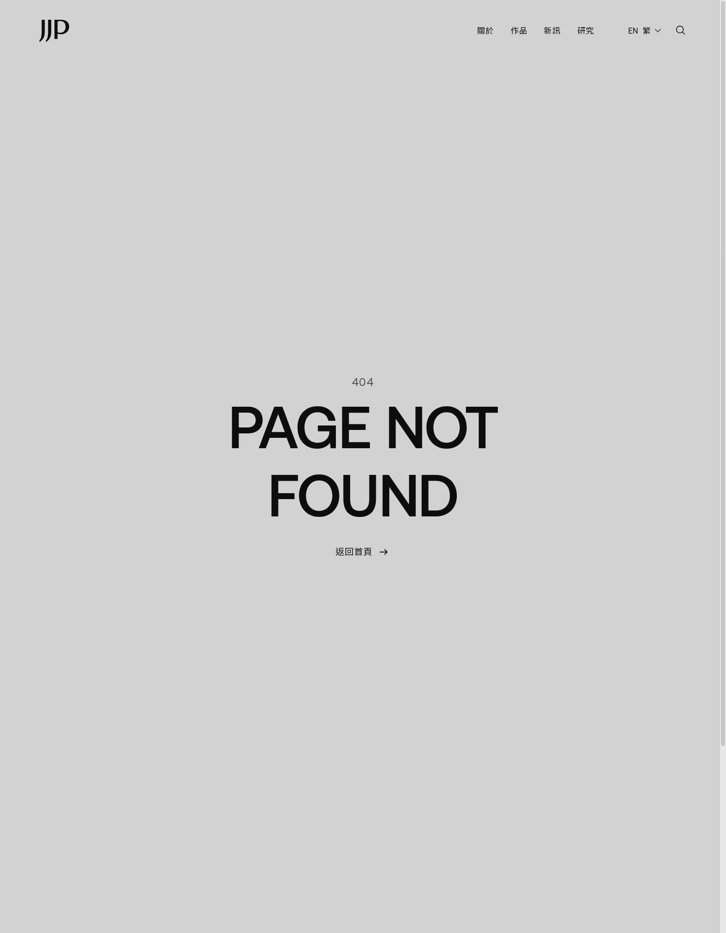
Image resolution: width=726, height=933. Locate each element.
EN (633, 30)
